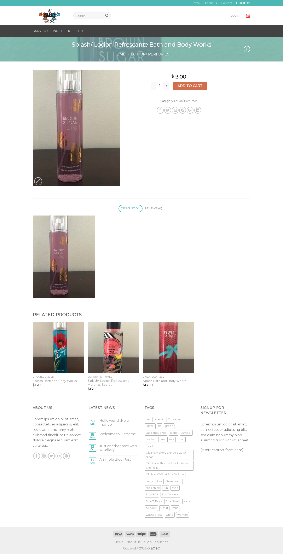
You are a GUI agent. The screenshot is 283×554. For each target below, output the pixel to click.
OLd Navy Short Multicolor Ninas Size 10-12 (167, 465)
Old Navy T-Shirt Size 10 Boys (165, 474)
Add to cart (190, 86)
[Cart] (248, 15)
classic (159, 419)
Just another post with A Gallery (118, 448)
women (182, 514)
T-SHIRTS (67, 31)
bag (148, 419)
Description (130, 208)
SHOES (81, 31)
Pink (159, 481)
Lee (162, 439)
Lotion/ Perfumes (150, 54)
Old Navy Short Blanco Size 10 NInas (166, 454)
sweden (151, 507)
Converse (174, 419)
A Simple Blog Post (115, 459)
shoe (175, 487)
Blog (148, 542)
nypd (149, 446)
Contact (226, 3)
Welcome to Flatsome (117, 434)
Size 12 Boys (154, 501)
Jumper (186, 432)
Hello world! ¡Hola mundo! (114, 422)
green (169, 426)
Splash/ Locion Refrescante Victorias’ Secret (108, 383)
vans (175, 507)
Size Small (173, 501)
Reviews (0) (153, 208)
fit (159, 426)
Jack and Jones (156, 432)
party (149, 481)
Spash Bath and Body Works (164, 381)
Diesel (150, 426)
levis (171, 439)
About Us (211, 3)
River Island (173, 481)
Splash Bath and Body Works (55, 381)
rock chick (153, 487)
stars (187, 501)
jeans (173, 432)
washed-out (154, 514)
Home (195, 3)
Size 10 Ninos (170, 494)
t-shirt (164, 507)
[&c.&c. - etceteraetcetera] (50, 16)
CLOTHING (51, 31)
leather (151, 439)
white (169, 514)
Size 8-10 (152, 494)
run (165, 487)
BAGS (37, 31)
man (181, 439)
